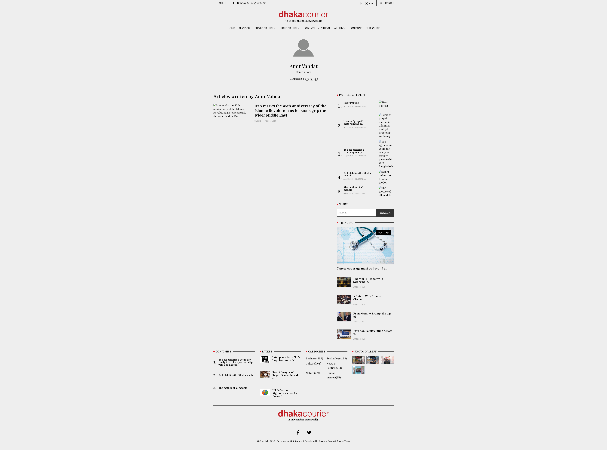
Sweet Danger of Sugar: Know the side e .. (285, 375)
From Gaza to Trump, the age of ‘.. (372, 315)
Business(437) (314, 358)
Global (257, 121)
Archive (339, 28)
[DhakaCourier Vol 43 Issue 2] (372, 362)
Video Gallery (289, 28)
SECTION (244, 28)
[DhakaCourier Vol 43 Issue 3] (358, 362)
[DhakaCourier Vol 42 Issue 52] (358, 372)
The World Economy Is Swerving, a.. (368, 280)
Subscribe (373, 28)
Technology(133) (337, 358)
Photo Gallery (264, 28)
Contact (356, 28)
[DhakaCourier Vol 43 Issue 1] (387, 362)
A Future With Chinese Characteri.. (367, 298)
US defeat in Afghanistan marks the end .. (284, 393)
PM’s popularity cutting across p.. (372, 332)
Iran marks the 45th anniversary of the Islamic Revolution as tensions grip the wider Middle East (290, 110)
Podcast (309, 28)
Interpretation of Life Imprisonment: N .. (286, 359)
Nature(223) (313, 373)
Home (231, 28)
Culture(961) (313, 363)
